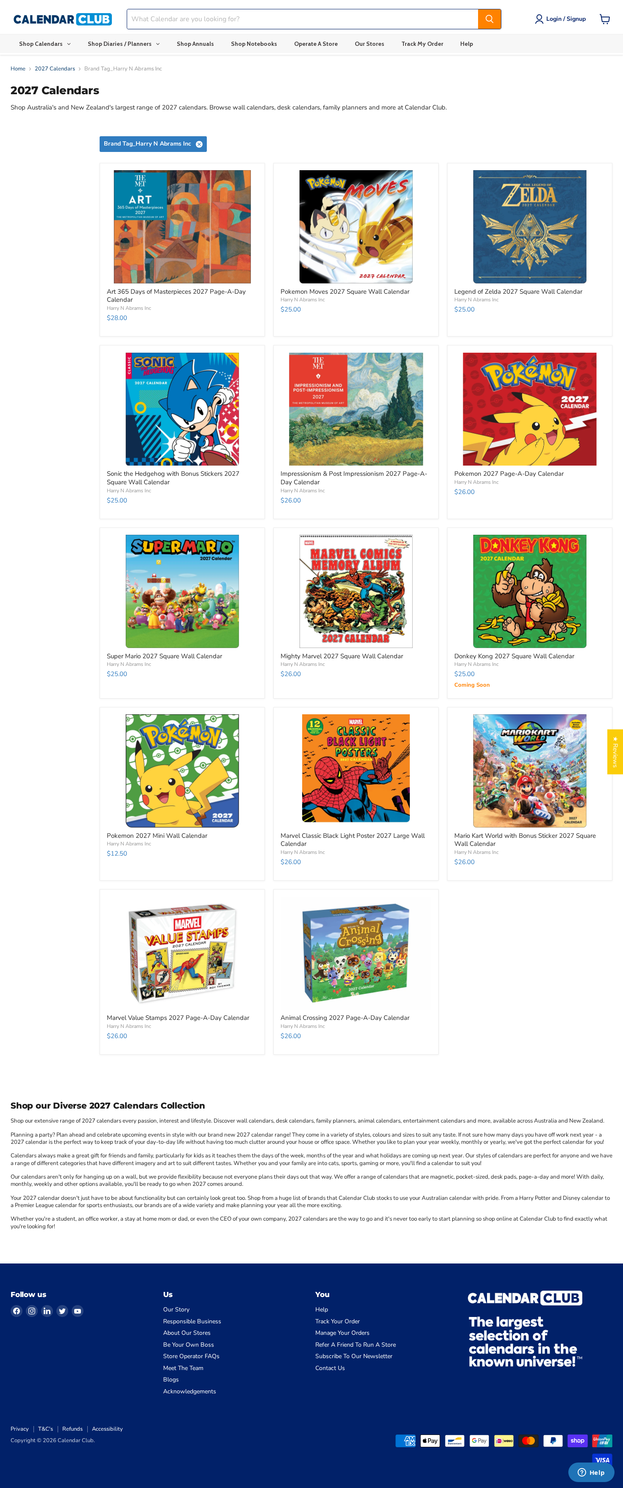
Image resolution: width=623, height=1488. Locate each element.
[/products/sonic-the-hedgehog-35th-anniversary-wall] (182, 409)
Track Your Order (337, 1321)
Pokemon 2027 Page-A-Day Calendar (509, 473)
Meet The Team (183, 1368)
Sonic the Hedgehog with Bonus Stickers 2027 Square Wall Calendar (173, 477)
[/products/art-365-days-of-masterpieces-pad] (182, 227)
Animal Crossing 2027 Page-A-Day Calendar (345, 1018)
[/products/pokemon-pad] (529, 409)
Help (321, 1310)
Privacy (20, 1429)
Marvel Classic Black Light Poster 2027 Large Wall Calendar (353, 839)
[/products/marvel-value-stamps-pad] (182, 953)
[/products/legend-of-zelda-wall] (529, 227)
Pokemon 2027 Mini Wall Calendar (157, 835)
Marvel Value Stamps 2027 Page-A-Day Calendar (178, 1018)
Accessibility (107, 1429)
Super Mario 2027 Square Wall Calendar (164, 656)
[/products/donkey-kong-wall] (529, 591)
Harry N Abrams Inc (129, 308)
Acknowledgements (189, 1391)
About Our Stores (187, 1333)
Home (18, 69)
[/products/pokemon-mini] (182, 771)
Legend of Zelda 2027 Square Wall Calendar (518, 291)
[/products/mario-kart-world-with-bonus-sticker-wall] (529, 771)
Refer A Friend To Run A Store (355, 1345)
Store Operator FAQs (191, 1356)
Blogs (171, 1380)
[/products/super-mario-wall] (182, 591)
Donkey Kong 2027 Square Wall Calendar (514, 656)
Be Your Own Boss (188, 1345)
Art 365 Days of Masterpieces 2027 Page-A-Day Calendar (176, 295)
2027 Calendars (55, 69)
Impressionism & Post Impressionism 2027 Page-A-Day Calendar (354, 477)
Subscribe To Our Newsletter (353, 1356)
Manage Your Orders (342, 1333)
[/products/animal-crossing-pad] (356, 953)
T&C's (45, 1429)
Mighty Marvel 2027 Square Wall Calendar (342, 656)
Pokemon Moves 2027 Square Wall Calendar (345, 291)
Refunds (72, 1429)
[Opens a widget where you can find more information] (591, 1473)
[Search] (489, 19)
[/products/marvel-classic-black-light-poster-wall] (356, 771)
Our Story (176, 1310)
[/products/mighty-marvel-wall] (356, 591)
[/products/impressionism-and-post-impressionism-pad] (356, 409)
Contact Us (330, 1368)
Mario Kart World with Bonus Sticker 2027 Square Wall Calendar (525, 839)
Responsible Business (192, 1321)
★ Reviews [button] (615, 752)
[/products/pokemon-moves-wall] (356, 227)
